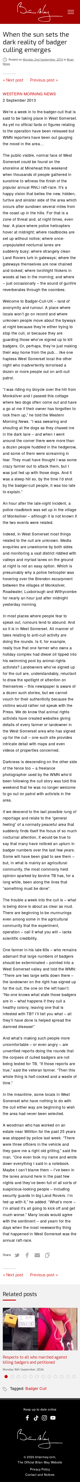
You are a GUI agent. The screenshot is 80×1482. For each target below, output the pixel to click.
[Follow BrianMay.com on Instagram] (44, 1418)
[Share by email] (37, 1255)
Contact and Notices (40, 1474)
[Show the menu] (70, 12)
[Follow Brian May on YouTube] (53, 1418)
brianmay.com (45, 1457)
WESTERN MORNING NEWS (29, 93)
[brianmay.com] (40, 12)
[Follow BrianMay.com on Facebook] (27, 1418)
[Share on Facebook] (27, 1255)
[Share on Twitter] (17, 1255)
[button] (6, 1376)
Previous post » (44, 80)
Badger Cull (36, 1388)
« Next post (13, 80)
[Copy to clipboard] (47, 1255)
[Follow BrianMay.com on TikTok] (36, 1418)
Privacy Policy (40, 1469)
